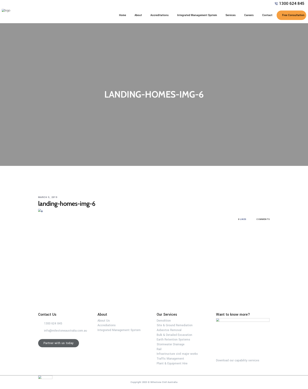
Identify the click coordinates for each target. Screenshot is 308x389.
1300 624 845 (291, 3)
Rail (159, 349)
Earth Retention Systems (173, 339)
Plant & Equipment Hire (172, 363)
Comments (263, 219)
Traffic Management (170, 359)
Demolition (164, 320)
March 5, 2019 (47, 197)
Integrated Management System (119, 330)
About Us (103, 320)
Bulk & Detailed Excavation (174, 335)
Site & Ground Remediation (174, 325)
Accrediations (106, 325)
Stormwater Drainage (170, 344)
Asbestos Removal (169, 330)
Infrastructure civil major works (177, 354)
